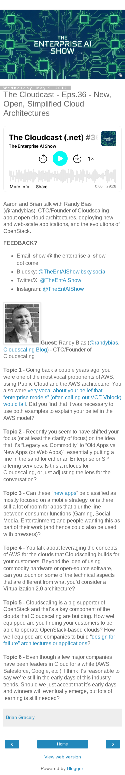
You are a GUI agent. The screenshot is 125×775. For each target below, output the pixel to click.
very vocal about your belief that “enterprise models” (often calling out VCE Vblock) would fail (62, 397)
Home (62, 744)
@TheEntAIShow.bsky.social (72, 271)
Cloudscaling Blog (25, 349)
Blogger (75, 768)
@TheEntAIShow (60, 280)
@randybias (103, 343)
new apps (64, 493)
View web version (62, 756)
